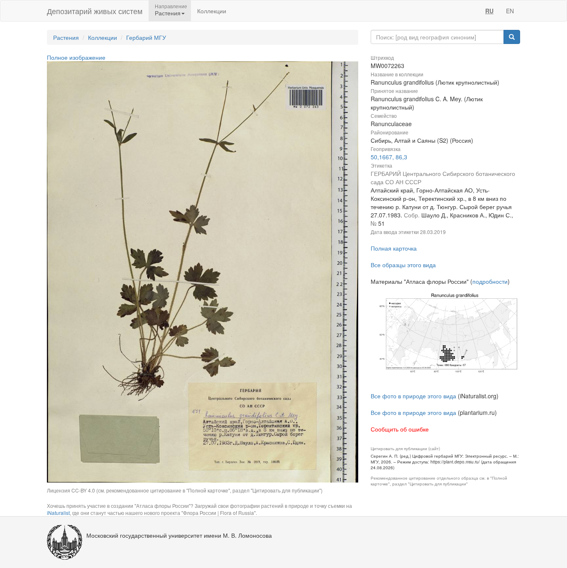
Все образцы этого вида (403, 265)
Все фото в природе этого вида (413, 396)
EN (510, 11)
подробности (490, 281)
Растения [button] (168, 13)
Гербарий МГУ (146, 37)
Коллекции (211, 11)
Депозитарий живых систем (94, 10)
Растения (66, 37)
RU (489, 11)
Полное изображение (76, 57)
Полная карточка (394, 248)
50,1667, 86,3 (389, 157)
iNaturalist (58, 512)
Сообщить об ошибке (400, 429)
